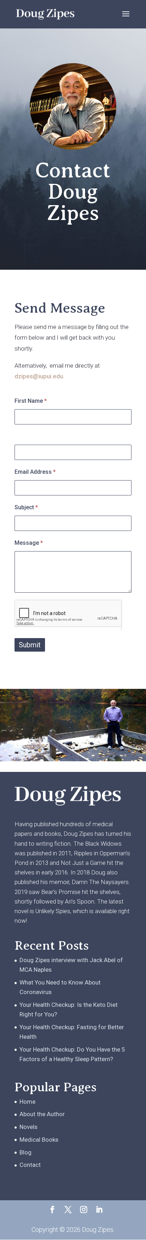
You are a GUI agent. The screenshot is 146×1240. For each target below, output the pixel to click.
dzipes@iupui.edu (39, 376)
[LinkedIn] (99, 1210)
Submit (30, 645)
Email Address (35, 471)
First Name (31, 400)
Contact (30, 1164)
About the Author (42, 1114)
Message (29, 542)
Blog (25, 1152)
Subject (26, 507)
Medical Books (38, 1139)
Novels (28, 1126)
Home (27, 1101)
